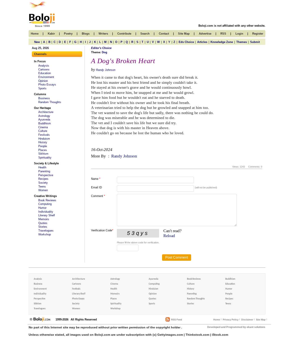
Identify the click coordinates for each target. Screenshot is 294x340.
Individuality (45, 211)
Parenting (44, 171)
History (42, 142)
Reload (169, 235)
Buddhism (44, 123)
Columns (40, 94)
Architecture (45, 112)
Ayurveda (44, 119)
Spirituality (44, 157)
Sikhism (43, 153)
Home (216, 319)
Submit (255, 42)
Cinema (43, 127)
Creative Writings (45, 196)
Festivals (44, 134)
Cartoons (44, 69)
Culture (42, 131)
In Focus (40, 61)
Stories (42, 226)
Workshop (44, 234)
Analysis (43, 65)
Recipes (43, 178)
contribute (124, 33)
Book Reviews (47, 200)
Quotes (42, 223)
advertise (205, 33)
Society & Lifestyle (46, 163)
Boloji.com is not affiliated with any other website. (231, 25)
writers (103, 33)
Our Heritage (42, 108)
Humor (42, 207)
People (42, 146)
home (35, 33)
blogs (86, 33)
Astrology (44, 115)
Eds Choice (186, 42)
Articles (202, 42)
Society (43, 182)
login (239, 33)
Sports (42, 88)
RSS (223, 33)
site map (184, 33)
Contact (164, 33)
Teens (42, 186)
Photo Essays (47, 84)
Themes (241, 42)
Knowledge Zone (221, 42)
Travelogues (46, 230)
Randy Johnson (105, 70)
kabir (51, 33)
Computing (45, 204)
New (37, 42)
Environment (46, 77)
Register (257, 33)
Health (42, 167)
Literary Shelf (46, 215)
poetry (68, 33)
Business (44, 98)
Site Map (261, 319)
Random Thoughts (49, 102)
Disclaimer (247, 319)
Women (43, 190)
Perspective (45, 175)
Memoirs (43, 219)
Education (44, 73)
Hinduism (44, 138)
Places (42, 150)
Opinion (43, 80)
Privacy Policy (230, 319)
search (145, 33)
